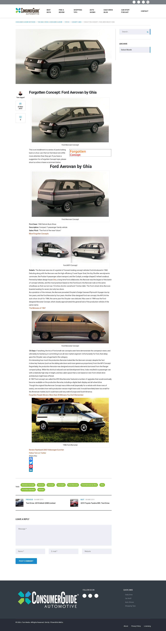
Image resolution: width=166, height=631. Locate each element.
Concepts (61, 485)
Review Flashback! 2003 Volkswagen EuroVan (46, 450)
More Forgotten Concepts (39, 234)
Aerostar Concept (28, 485)
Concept (51, 485)
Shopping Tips (78, 11)
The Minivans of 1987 (37, 308)
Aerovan (41, 485)
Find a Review (61, 11)
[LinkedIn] (70, 470)
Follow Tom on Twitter (37, 453)
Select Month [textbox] (126, 50)
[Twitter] (70, 463)
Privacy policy (136, 626)
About (126, 626)
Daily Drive (128, 595)
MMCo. (60, 622)
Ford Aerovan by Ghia (89, 485)
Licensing (147, 626)
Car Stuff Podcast (125, 11)
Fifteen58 (53, 622)
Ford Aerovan (73, 485)
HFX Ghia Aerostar (28, 489)
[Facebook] (70, 459)
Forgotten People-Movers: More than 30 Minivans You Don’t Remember (56, 395)
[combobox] (134, 50)
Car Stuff (128, 598)
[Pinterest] (70, 466)
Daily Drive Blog (108, 11)
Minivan (41, 489)
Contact (144, 11)
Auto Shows (92, 11)
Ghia (55, 280)
